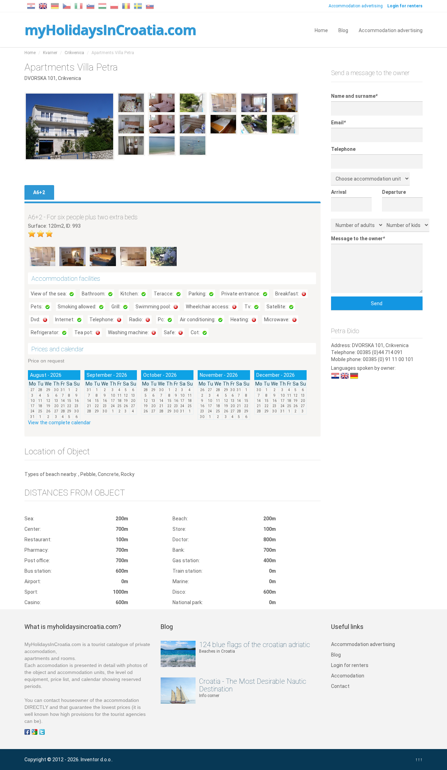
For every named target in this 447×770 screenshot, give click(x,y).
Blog (343, 30)
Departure (394, 192)
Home (321, 30)
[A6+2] (42, 256)
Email (338, 122)
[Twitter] (42, 731)
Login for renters (349, 665)
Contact (340, 686)
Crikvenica (74, 52)
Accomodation (347, 676)
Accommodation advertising (356, 5)
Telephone (343, 149)
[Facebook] (27, 731)
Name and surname (354, 96)
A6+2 (39, 192)
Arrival (338, 192)
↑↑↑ (419, 759)
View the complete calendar (59, 422)
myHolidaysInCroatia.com (110, 29)
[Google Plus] (34, 731)
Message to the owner (358, 238)
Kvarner (50, 52)
